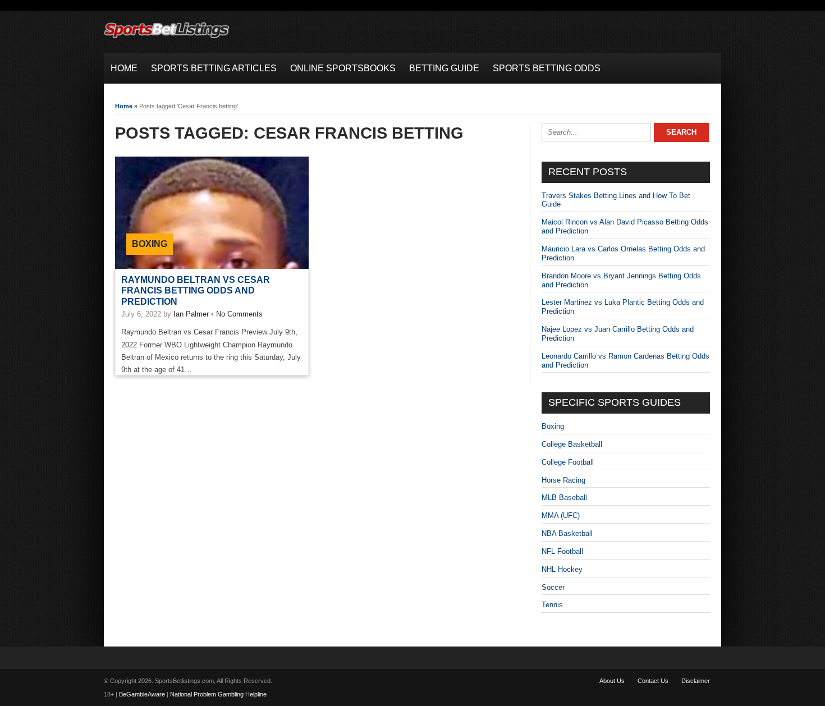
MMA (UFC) (561, 515)
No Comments (239, 314)
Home (123, 106)
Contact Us (653, 680)
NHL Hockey (562, 569)
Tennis (552, 604)
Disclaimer (695, 680)
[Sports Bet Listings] (167, 38)
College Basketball (572, 444)
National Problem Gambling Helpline (218, 694)
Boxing (149, 244)
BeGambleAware (142, 694)
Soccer (553, 587)
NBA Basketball (567, 533)
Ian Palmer (191, 314)
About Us (612, 680)
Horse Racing (563, 480)
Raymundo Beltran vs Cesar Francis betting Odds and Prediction (195, 290)
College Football (568, 462)
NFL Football (562, 551)
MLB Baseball (564, 497)
